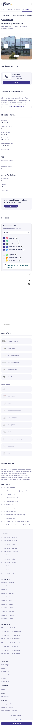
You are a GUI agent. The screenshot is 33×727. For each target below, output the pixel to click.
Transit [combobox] (6, 232)
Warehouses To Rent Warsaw (10, 628)
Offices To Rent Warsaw (18, 15)
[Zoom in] (29, 274)
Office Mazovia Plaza (8, 518)
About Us (4, 668)
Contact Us (5, 682)
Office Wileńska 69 (7, 504)
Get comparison (10, 206)
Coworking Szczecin (7, 611)
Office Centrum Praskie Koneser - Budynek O (15, 521)
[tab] (9, 9)
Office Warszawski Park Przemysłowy (13, 515)
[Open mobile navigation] (30, 3)
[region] (16, 299)
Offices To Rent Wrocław (9, 541)
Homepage (5, 665)
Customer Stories (7, 675)
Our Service (5, 671)
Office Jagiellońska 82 (8, 511)
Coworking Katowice (8, 597)
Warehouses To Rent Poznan (10, 654)
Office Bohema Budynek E (9, 501)
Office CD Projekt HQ (8, 508)
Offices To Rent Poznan (8, 562)
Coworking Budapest (8, 615)
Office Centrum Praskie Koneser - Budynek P (15, 525)
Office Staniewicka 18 (8, 494)
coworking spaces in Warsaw (10, 475)
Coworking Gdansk (7, 593)
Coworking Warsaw (7, 582)
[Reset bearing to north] (29, 280)
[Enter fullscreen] (29, 284)
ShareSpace (5, 15)
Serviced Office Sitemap (9, 711)
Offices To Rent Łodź (8, 555)
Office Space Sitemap (8, 704)
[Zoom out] (29, 277)
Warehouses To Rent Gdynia (10, 650)
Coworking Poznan (7, 608)
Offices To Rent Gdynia (8, 559)
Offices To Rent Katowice (9, 551)
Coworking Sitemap (7, 707)
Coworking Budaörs (7, 619)
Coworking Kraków (7, 589)
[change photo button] (27, 46)
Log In (3, 689)
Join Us (3, 678)
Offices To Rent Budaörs (9, 573)
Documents (5, 696)
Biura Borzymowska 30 (22, 479)
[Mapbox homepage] (6, 325)
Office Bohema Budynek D (9, 498)
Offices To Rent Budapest (9, 570)
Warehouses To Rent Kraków (10, 635)
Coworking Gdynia (7, 604)
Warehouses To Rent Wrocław (11, 631)
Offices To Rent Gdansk (9, 548)
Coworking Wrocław (7, 586)
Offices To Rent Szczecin (9, 566)
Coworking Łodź (6, 600)
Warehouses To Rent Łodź (9, 646)
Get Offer (15, 82)
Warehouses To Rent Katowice (11, 643)
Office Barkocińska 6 (8, 488)
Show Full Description (15, 106)
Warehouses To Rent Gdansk (10, 639)
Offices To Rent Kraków (9, 544)
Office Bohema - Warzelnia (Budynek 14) (14, 491)
